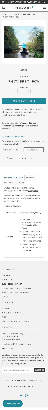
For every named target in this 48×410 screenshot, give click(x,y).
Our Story (6, 275)
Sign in (5, 109)
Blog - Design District (12, 284)
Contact (6, 297)
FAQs (4, 317)
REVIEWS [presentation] (20, 182)
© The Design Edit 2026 (16, 381)
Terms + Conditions (17, 386)
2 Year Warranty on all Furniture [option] (24, 2)
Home (5, 15)
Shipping (6, 309)
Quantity (24, 87)
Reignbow (24, 76)
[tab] (13, 177)
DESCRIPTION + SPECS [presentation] (13, 177)
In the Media (7, 280)
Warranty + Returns (11, 313)
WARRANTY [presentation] (8, 182)
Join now (14, 115)
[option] (24, 42)
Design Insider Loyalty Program (16, 288)
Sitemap (31, 386)
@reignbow (33, 190)
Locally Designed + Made (26, 15)
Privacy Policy (35, 381)
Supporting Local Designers (15, 292)
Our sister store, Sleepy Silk (15, 321)
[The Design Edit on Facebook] (21, 396)
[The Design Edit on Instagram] (27, 396)
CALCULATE (35, 150)
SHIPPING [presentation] (30, 177)
